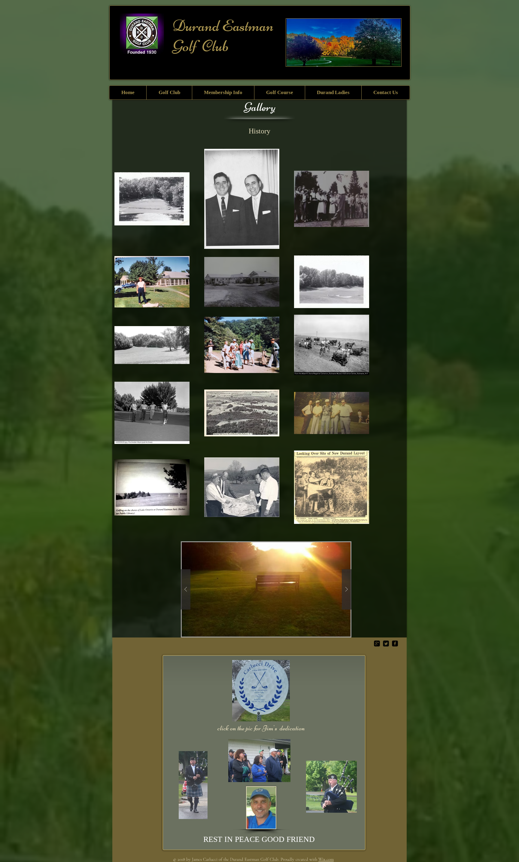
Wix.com (326, 859)
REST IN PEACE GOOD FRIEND (259, 839)
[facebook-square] (395, 643)
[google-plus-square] (377, 643)
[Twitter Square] (386, 643)
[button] (169, 92)
